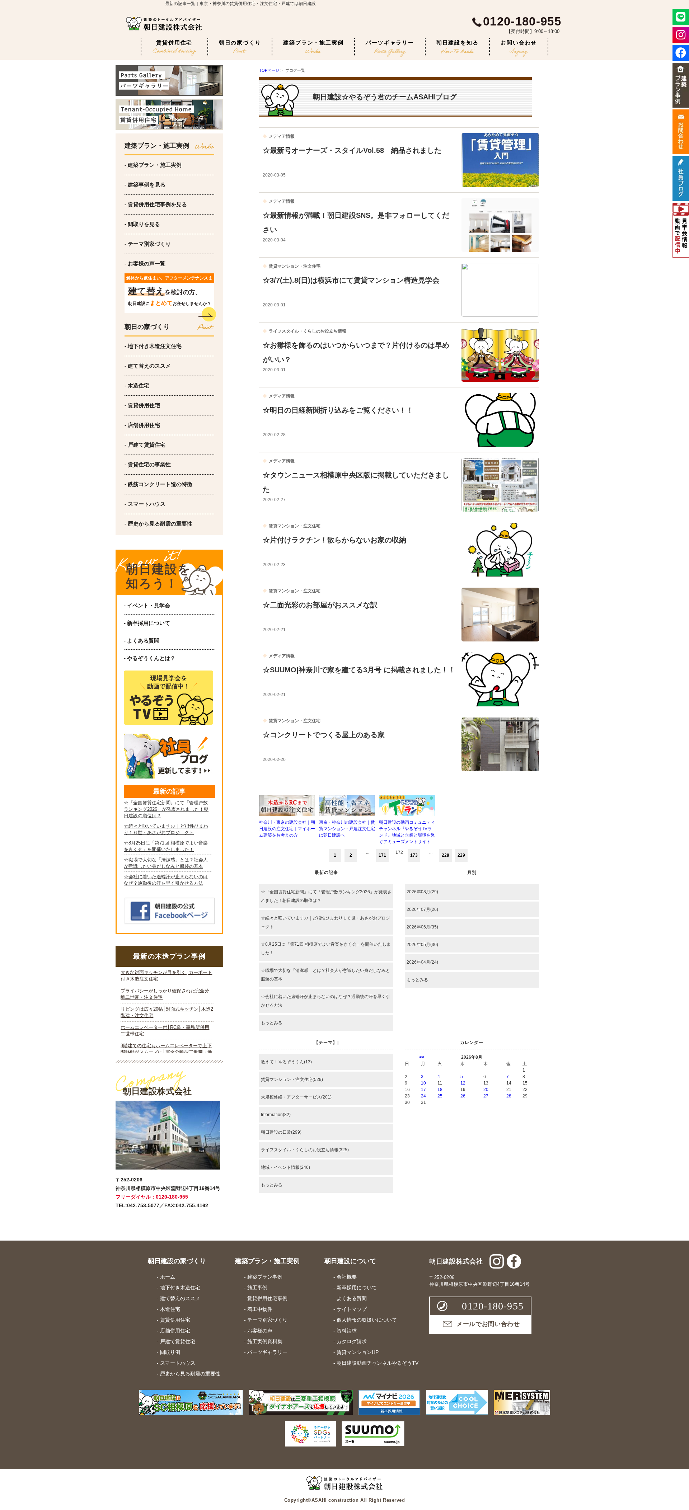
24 (423, 1096)
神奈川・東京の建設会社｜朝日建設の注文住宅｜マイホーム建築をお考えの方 (287, 829)
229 (461, 855)
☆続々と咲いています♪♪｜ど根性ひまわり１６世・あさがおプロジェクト (325, 922)
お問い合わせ (519, 42)
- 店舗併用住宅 (142, 425)
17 (423, 1089)
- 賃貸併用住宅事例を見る (156, 204)
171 (382, 855)
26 (462, 1096)
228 (445, 855)
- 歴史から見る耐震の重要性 (158, 524)
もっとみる (271, 1022)
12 (462, 1083)
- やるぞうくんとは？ (149, 658)
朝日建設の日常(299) (281, 1132)
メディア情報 (282, 136)
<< (421, 1057)
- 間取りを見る (142, 224)
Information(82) (276, 1114)
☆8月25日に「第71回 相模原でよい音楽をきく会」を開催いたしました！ (326, 948)
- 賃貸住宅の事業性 (148, 464)
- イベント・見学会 (147, 605)
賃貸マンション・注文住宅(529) (292, 1079)
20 (485, 1089)
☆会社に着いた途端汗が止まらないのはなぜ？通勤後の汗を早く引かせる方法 (325, 1001)
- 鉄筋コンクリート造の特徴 (158, 484)
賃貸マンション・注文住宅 (294, 266)
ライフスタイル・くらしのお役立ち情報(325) (305, 1149)
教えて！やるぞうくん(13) (286, 1061)
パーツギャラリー (390, 42)
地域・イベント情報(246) (285, 1167)
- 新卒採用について (147, 623)
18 (439, 1089)
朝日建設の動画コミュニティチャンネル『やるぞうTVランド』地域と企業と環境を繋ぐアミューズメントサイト (407, 832)
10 (423, 1083)
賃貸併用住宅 (174, 42)
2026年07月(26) (422, 909)
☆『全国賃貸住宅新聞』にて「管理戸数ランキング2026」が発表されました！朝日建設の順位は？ (326, 896)
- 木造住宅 (137, 385)
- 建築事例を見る (145, 185)
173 (414, 855)
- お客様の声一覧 (145, 263)
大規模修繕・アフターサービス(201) (296, 1097)
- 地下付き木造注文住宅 (153, 346)
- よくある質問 (141, 641)
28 (508, 1096)
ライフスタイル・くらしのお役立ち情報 (307, 331)
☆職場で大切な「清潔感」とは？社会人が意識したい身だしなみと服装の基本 (325, 975)
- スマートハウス (145, 504)
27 (485, 1096)
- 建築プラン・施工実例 (153, 165)
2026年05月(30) (422, 944)
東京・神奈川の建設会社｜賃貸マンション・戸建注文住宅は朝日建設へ (347, 829)
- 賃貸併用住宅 (142, 405)
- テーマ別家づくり (148, 244)
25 (439, 1096)
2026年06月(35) (422, 927)
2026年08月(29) (422, 891)
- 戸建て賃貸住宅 (145, 445)
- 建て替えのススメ (148, 366)
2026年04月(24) (422, 962)
